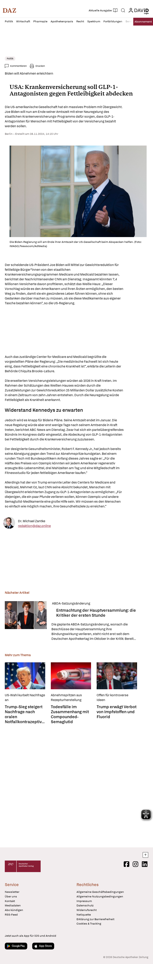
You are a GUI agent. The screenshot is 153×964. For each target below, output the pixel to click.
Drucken (40, 66)
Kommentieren (18, 66)
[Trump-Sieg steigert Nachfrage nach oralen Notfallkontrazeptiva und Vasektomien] (25, 675)
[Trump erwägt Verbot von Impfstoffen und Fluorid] (117, 675)
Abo (143, 21)
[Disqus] (76, 786)
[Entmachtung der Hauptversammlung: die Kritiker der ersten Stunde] (26, 621)
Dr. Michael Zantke (31, 521)
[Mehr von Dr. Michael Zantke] (9, 523)
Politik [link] (10, 58)
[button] (9, 10)
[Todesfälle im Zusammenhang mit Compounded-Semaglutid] (71, 675)
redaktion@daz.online (34, 526)
